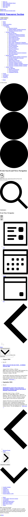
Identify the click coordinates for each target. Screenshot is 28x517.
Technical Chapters (10, 32)
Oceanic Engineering (13, 46)
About (4, 23)
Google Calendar (7, 487)
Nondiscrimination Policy (8, 501)
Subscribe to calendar (5, 464)
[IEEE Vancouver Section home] (7, 10)
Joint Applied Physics (13, 37)
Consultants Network (13, 72)
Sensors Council (12, 50)
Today (1, 347)
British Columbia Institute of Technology (18, 56)
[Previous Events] (15, 343)
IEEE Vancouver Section (12, 14)
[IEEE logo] (3, 9)
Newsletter (5, 76)
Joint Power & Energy (14, 49)
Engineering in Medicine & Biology (17, 34)
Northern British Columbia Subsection (17, 29)
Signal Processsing (13, 51)
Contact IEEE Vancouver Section (10, 498)
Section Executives (7, 24)
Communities (6, 25)
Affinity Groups (9, 67)
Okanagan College (13, 59)
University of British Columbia (16, 63)
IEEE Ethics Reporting (8, 502)
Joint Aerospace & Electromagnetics (17, 36)
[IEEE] (2, 515)
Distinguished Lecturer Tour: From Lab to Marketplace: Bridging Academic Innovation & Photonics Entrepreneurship (14, 389)
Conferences (6, 74)
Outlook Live (6, 491)
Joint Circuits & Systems (14, 38)
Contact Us (5, 77)
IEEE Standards (6, 4)
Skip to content (3, 19)
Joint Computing (12, 41)
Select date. (13, 355)
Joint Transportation (13, 54)
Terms (4, 505)
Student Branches (10, 55)
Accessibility (6, 500)
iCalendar (5, 488)
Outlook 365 (6, 489)
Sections (8, 26)
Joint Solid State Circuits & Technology (18, 52)
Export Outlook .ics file (8, 493)
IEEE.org (5, 1)
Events (4, 73)
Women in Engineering (14, 69)
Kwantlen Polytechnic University (16, 58)
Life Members (12, 68)
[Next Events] (3, 344)
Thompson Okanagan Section (15, 30)
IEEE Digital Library (9, 3)
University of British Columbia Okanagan (18, 64)
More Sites (5, 7)
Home (4, 21)
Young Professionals (13, 71)
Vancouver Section (13, 28)
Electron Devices (12, 33)
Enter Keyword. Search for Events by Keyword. (11, 178)
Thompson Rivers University (15, 61)
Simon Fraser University (14, 60)
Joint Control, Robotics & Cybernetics (17, 42)
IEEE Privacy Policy (7, 503)
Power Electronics (13, 47)
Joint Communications (14, 39)
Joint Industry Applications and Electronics (18, 43)
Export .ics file (6, 492)
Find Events (3, 210)
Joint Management (13, 45)
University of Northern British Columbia (18, 65)
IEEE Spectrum (6, 5)
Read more (12, 379)
